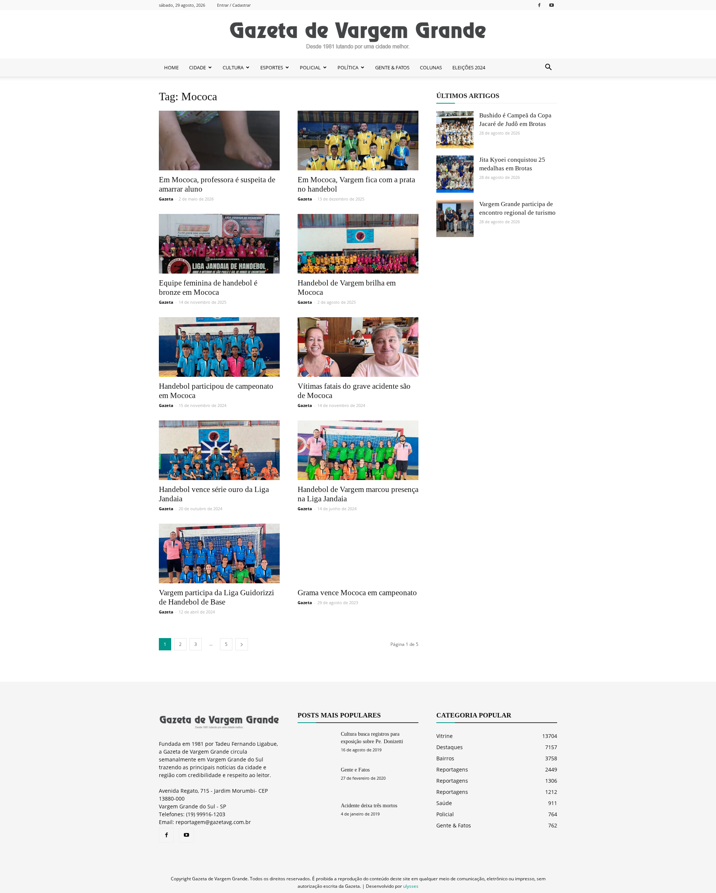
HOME (171, 67)
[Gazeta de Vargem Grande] (358, 35)
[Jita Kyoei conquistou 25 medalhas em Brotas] (455, 174)
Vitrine (444, 735)
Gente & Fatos (453, 825)
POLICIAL (310, 67)
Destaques (449, 747)
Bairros (445, 758)
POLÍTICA (347, 67)
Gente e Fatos (355, 770)
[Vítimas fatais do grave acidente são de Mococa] (358, 347)
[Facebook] (539, 5)
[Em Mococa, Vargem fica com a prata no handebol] (358, 140)
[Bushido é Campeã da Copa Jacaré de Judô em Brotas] (455, 129)
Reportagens (452, 769)
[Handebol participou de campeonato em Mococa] (219, 347)
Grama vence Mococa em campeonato (357, 592)
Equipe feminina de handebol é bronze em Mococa (208, 287)
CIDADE (197, 67)
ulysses (410, 886)
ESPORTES (271, 67)
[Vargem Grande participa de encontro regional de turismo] (455, 218)
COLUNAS (431, 67)
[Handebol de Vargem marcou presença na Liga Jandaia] (358, 450)
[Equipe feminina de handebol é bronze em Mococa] (219, 244)
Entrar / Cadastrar (234, 5)
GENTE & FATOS (392, 67)
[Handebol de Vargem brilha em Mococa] (358, 244)
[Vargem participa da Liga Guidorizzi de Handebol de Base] (219, 553)
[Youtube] (551, 5)
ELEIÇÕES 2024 (468, 67)
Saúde (444, 803)
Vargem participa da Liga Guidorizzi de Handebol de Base (216, 597)
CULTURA (233, 67)
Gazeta (166, 199)
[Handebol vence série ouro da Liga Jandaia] (219, 450)
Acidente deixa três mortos (369, 805)
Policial (445, 814)
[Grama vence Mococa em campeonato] (358, 553)
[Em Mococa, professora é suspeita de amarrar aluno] (219, 140)
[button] (548, 67)
